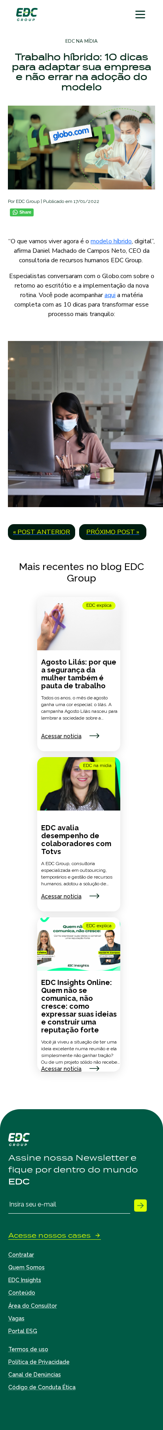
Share (25, 212)
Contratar (21, 1255)
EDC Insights (24, 1280)
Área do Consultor (32, 1306)
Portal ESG (22, 1331)
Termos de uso (28, 1349)
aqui (110, 295)
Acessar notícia (61, 736)
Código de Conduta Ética (42, 1387)
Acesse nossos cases (49, 1235)
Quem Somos (26, 1267)
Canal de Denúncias (34, 1374)
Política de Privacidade (39, 1362)
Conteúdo (21, 1293)
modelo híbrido (111, 241)
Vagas (16, 1318)
